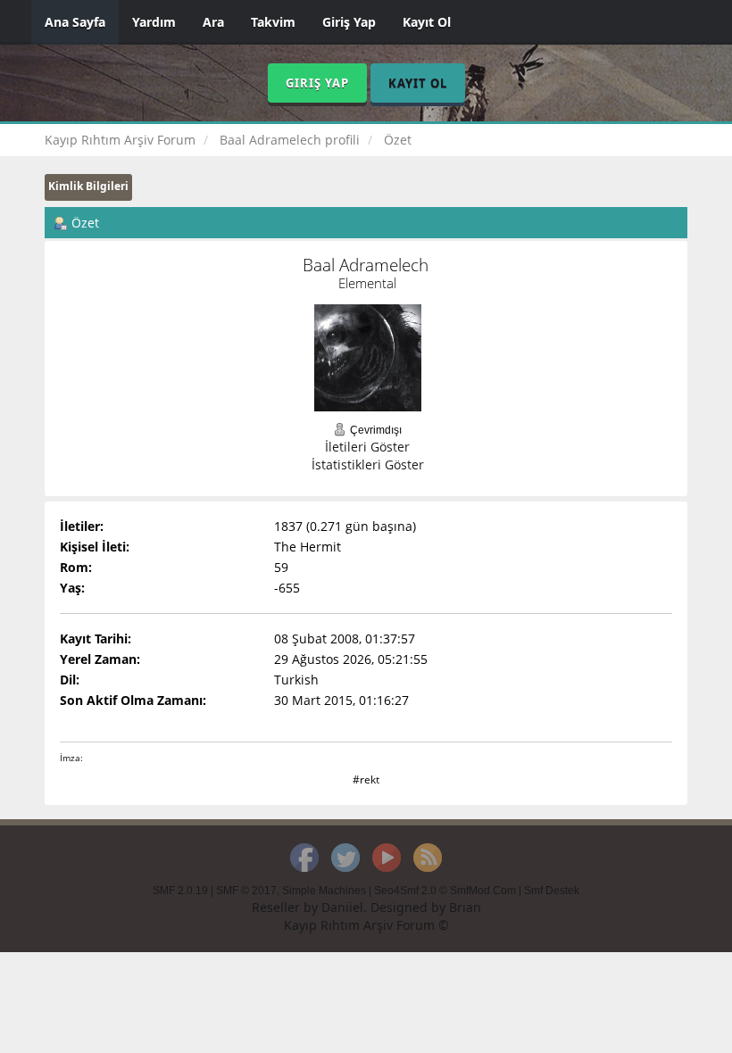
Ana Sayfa (75, 21)
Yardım (154, 21)
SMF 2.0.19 (180, 890)
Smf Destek (551, 890)
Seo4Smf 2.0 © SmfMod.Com (445, 890)
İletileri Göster (367, 446)
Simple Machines (324, 890)
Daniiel (342, 907)
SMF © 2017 (246, 890)
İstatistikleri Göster (368, 464)
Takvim (273, 21)
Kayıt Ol (427, 21)
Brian (465, 907)
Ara (213, 21)
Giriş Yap (349, 21)
